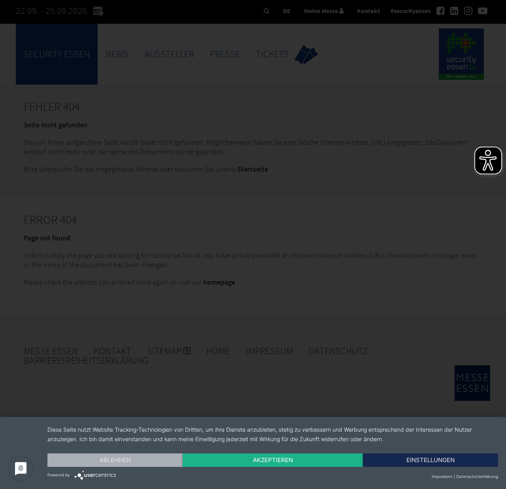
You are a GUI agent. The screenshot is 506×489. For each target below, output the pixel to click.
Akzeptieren (273, 460)
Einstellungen (430, 460)
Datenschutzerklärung (477, 476)
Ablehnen (115, 460)
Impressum (442, 476)
